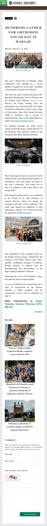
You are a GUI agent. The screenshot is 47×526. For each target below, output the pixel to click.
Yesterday (9, 284)
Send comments (29, 514)
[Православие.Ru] (22, 3)
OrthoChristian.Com (33, 449)
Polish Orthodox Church (24, 120)
